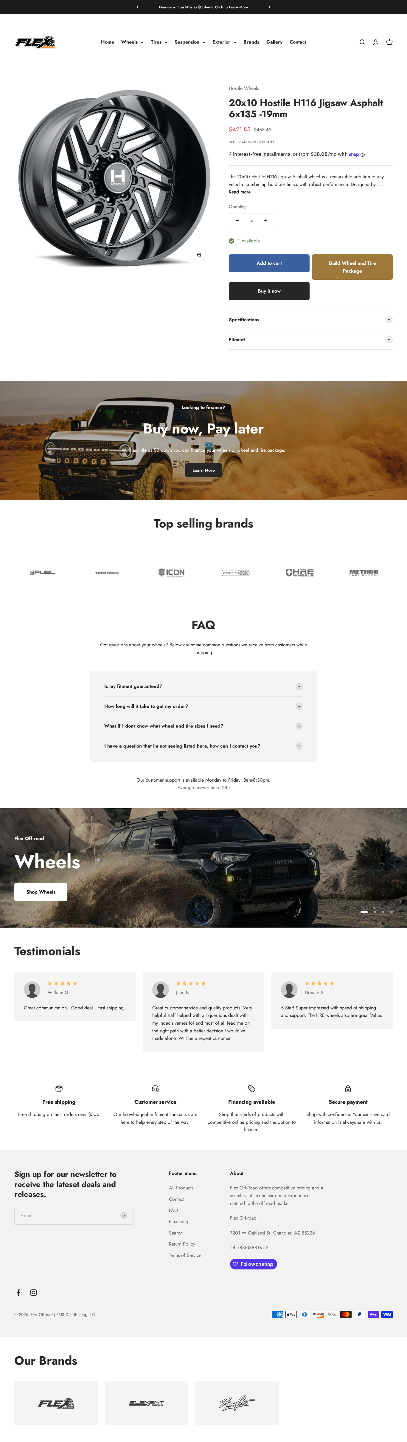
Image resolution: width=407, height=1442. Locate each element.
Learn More (203, 470)
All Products (181, 1187)
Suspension (187, 42)
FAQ (173, 1210)
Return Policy (182, 1243)
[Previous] (137, 7)
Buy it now (269, 291)
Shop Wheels (40, 891)
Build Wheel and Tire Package (352, 267)
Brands (251, 42)
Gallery (274, 42)
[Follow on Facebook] (18, 1293)
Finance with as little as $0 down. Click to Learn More (203, 7)
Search (176, 1232)
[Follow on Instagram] (33, 1293)
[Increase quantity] (265, 220)
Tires (156, 42)
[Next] (269, 7)
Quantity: (238, 206)
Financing (178, 1221)
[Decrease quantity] (237, 220)
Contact (298, 42)
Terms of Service (185, 1255)
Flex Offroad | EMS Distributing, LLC (63, 1315)
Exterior (221, 42)
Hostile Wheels (244, 88)
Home (107, 42)
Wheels (129, 42)
